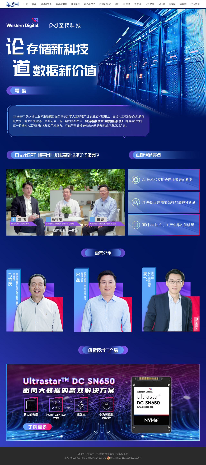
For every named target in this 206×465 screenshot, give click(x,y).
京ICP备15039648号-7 (75, 457)
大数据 (161, 4)
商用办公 (75, 4)
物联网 (172, 4)
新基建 (126, 4)
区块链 (183, 4)
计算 (25, 4)
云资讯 (137, 4)
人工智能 (149, 4)
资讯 (117, 4)
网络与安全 (46, 4)
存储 (34, 4)
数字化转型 (105, 4)
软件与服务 (61, 4)
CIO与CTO (89, 4)
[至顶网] (12, 5)
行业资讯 (195, 4)
